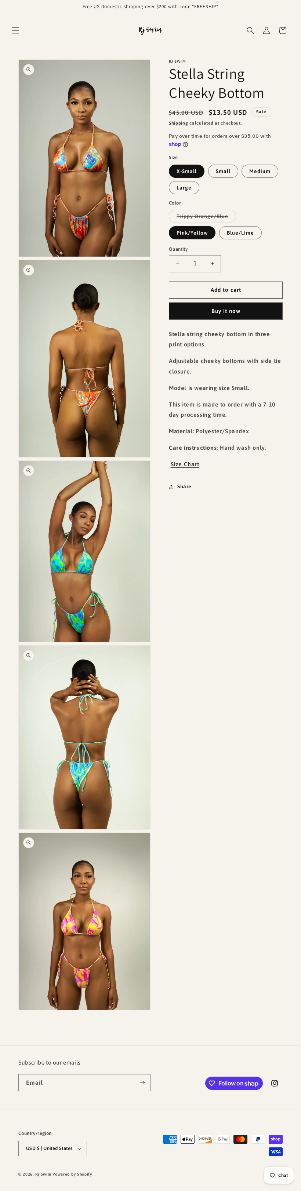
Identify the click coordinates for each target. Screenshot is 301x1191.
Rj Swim (43, 1174)
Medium (260, 171)
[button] (15, 30)
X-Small (187, 171)
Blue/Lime (240, 233)
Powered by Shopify (72, 1174)
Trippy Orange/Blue (206, 218)
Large (184, 188)
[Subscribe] (142, 1082)
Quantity (178, 249)
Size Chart (185, 464)
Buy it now (225, 311)
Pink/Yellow (192, 233)
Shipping (178, 123)
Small (223, 171)
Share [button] (184, 486)
